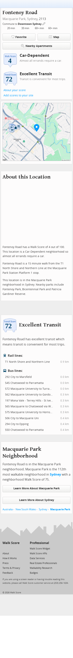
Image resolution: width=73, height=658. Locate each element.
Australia (8, 509)
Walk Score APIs (38, 553)
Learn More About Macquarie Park (36, 488)
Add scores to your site (18, 95)
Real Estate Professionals (43, 563)
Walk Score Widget (40, 548)
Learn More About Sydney (36, 500)
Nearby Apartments (39, 46)
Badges (34, 573)
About (6, 553)
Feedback (8, 573)
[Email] (17, 548)
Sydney (32, 19)
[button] (37, 128)
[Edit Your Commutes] (44, 23)
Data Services (37, 558)
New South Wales (26, 509)
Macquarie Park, (14, 19)
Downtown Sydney (30, 23)
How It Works (10, 558)
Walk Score (11, 543)
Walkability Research (41, 568)
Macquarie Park (60, 509)
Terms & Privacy (11, 568)
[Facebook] (11, 548)
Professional (39, 543)
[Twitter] (5, 548)
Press (6, 563)
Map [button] (56, 37)
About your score (15, 90)
